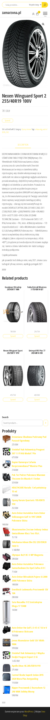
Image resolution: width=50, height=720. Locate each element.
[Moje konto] (33, 13)
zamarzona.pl (11, 12)
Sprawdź (7, 120)
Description (23, 144)
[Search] (45, 423)
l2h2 (7, 132)
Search (5, 417)
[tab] (25, 144)
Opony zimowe (26, 129)
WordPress (29, 711)
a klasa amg (38, 129)
